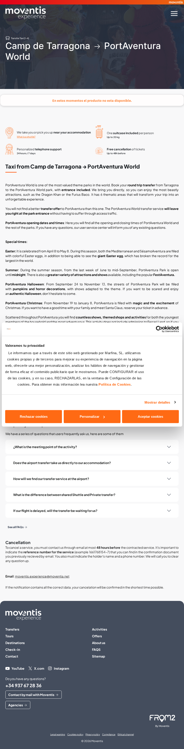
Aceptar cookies (150, 416)
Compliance (108, 734)
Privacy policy (92, 734)
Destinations (15, 643)
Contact (11, 656)
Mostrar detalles (157, 402)
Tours (9, 636)
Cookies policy (75, 734)
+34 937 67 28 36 (23, 685)
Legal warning (57, 734)
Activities (99, 629)
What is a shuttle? (26, 136)
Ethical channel (126, 734)
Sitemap (98, 656)
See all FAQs (16, 527)
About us (98, 643)
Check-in (12, 649)
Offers (97, 636)
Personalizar (89, 416)
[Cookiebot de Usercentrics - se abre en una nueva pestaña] (159, 329)
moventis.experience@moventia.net (42, 576)
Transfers (12, 629)
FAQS (96, 649)
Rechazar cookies (34, 416)
